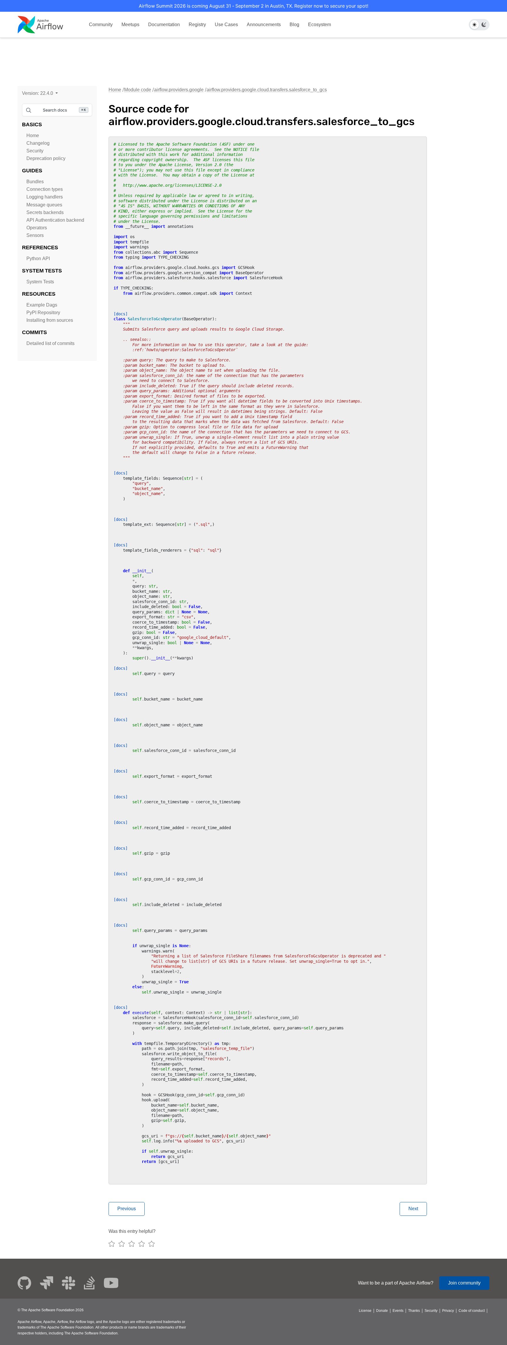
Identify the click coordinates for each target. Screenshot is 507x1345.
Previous (126, 1208)
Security (34, 151)
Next (413, 1208)
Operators (36, 227)
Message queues (44, 205)
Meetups (130, 24)
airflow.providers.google (179, 89)
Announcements (264, 24)
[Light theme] (474, 24)
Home (32, 135)
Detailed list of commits (50, 343)
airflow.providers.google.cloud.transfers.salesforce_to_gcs (267, 89)
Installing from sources (49, 320)
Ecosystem (319, 24)
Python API (38, 258)
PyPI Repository (43, 312)
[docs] (121, 314)
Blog (294, 24)
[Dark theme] (483, 24)
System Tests (40, 282)
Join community (464, 1283)
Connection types (44, 189)
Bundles (35, 181)
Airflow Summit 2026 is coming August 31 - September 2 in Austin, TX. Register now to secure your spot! (253, 6)
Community (101, 24)
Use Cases (226, 24)
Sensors (35, 235)
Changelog (38, 143)
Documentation (164, 24)
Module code (137, 89)
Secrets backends (45, 212)
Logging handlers (44, 197)
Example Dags (41, 305)
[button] (40, 93)
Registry (197, 24)
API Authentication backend (55, 220)
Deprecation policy (45, 158)
